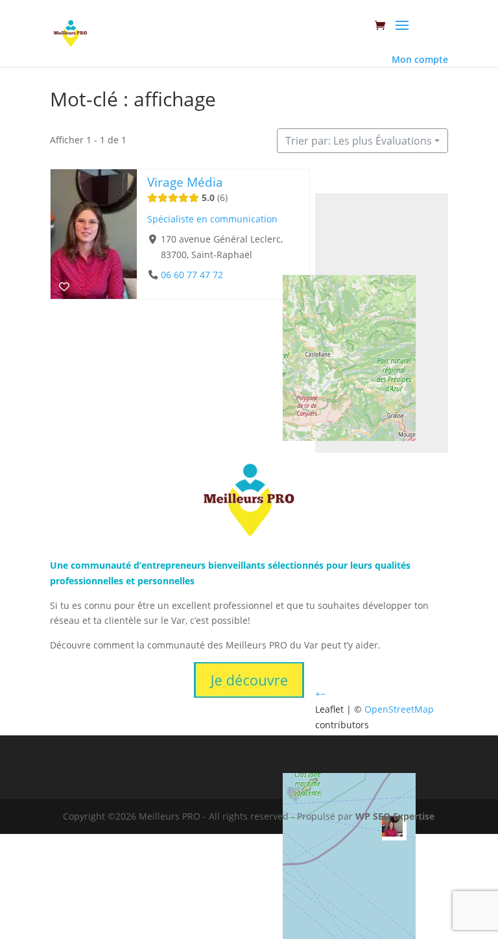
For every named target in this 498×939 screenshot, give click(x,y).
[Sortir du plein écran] (340, 181)
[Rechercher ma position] (374, 181)
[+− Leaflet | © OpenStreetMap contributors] (381, 323)
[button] (317, 693)
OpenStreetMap (399, 709)
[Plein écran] (323, 181)
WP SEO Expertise (394, 816)
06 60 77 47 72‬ (192, 274)
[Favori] (64, 286)
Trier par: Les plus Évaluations (358, 141)
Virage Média (185, 182)
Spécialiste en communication (212, 219)
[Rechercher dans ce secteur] (357, 181)
